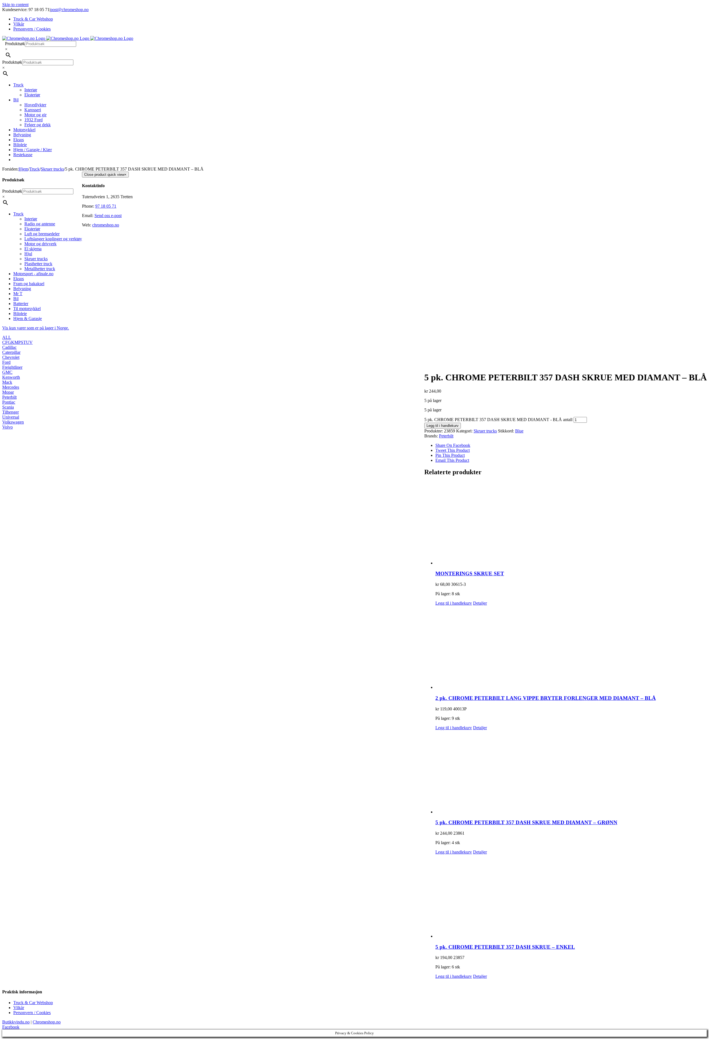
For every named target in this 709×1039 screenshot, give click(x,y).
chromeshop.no (105, 225)
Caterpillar (11, 352)
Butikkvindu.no (16, 1022)
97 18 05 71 (105, 206)
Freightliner (12, 367)
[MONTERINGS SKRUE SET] (571, 523)
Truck (18, 214)
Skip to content (15, 4)
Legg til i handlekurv (443, 426)
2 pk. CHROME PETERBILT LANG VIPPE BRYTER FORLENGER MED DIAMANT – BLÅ (545, 698)
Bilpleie (20, 313)
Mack (7, 382)
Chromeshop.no (47, 1022)
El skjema (33, 248)
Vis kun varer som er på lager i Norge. (35, 328)
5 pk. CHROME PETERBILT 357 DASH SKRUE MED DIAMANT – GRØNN (526, 822)
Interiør (30, 218)
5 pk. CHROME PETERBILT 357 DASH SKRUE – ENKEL (505, 947)
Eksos (18, 278)
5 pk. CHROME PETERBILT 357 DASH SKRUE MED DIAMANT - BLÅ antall (498, 419)
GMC (7, 372)
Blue (519, 431)
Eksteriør (32, 228)
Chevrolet (10, 357)
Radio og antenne (39, 223)
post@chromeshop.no (69, 9)
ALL (6, 337)
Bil (16, 298)
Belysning (22, 288)
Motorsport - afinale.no (33, 273)
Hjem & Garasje (27, 318)
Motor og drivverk (40, 243)
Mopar (8, 392)
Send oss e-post (108, 215)
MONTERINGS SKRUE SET (469, 573)
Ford (6, 362)
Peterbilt (446, 436)
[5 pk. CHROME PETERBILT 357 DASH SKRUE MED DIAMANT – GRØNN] (571, 772)
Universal (10, 417)
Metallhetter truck (39, 268)
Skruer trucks (485, 431)
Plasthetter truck (38, 263)
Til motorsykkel (27, 308)
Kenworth (11, 377)
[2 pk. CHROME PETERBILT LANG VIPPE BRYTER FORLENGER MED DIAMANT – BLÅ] (571, 648)
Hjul (28, 253)
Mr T (17, 293)
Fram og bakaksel (28, 283)
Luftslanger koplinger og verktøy (53, 238)
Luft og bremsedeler (42, 233)
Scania (8, 407)
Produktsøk (15, 43)
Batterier (20, 303)
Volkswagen (13, 422)
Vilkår (18, 1007)
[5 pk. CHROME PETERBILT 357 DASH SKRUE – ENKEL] (571, 897)
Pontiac (8, 402)
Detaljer (480, 603)
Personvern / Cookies (32, 1012)
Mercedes (10, 387)
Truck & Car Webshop (33, 1002)
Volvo (7, 427)
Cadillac (9, 347)
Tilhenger (10, 412)
